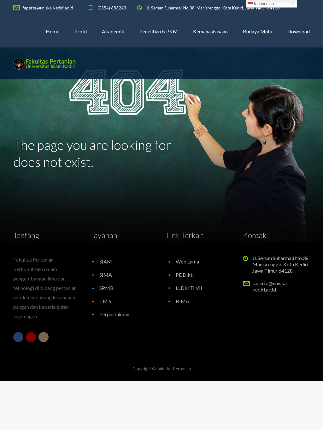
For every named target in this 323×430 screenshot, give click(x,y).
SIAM (105, 261)
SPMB (106, 288)
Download (298, 31)
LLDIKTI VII (189, 288)
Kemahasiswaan (210, 31)
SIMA (105, 275)
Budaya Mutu (257, 31)
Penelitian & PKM (158, 31)
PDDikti (185, 275)
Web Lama (187, 261)
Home (52, 31)
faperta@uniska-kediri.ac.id (48, 7)
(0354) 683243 (111, 7)
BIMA (182, 301)
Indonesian (263, 3)
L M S (105, 301)
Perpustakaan (114, 314)
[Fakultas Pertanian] (44, 63)
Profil (80, 31)
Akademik (113, 31)
